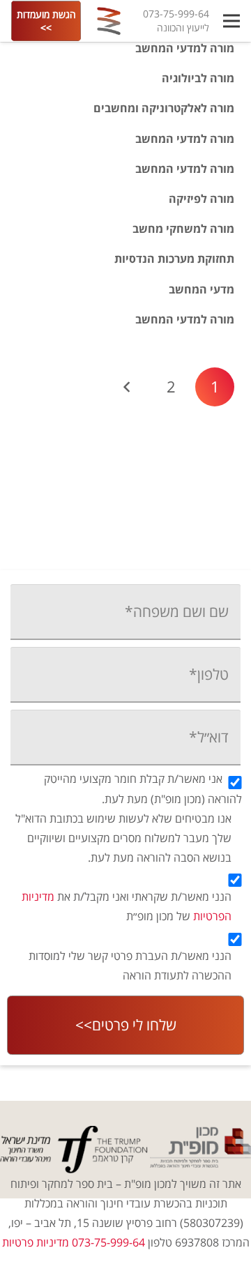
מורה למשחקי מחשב (183, 228)
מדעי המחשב (201, 289)
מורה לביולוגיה (198, 78)
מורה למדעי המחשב (184, 48)
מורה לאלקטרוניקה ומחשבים (163, 108)
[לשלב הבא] (127, 386)
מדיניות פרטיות (35, 1242)
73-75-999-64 (83, 505)
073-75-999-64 (176, 13)
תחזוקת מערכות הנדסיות (174, 258)
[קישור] (109, 21)
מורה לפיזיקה (201, 198)
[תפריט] (231, 20)
